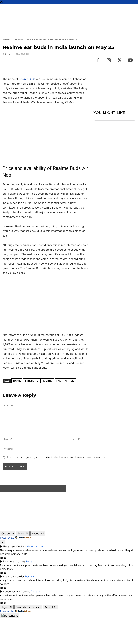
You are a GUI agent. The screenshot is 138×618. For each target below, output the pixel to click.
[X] (14, 64)
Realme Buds (27, 79)
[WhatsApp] (30, 64)
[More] (39, 64)
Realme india (65, 380)
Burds (17, 380)
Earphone (31, 380)
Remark (30, 561)
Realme (47, 380)
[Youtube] (130, 60)
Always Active (34, 546)
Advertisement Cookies (16, 591)
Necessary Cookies (14, 546)
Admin (6, 54)
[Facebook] (6, 64)
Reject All (22, 533)
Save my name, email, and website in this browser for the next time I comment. (57, 457)
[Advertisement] (68, 25)
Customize (7, 533)
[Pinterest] (22, 64)
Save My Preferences (28, 607)
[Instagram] (108, 60)
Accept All (38, 533)
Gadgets (18, 39)
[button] (133, 8)
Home (6, 39)
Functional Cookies (14, 561)
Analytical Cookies (13, 576)
